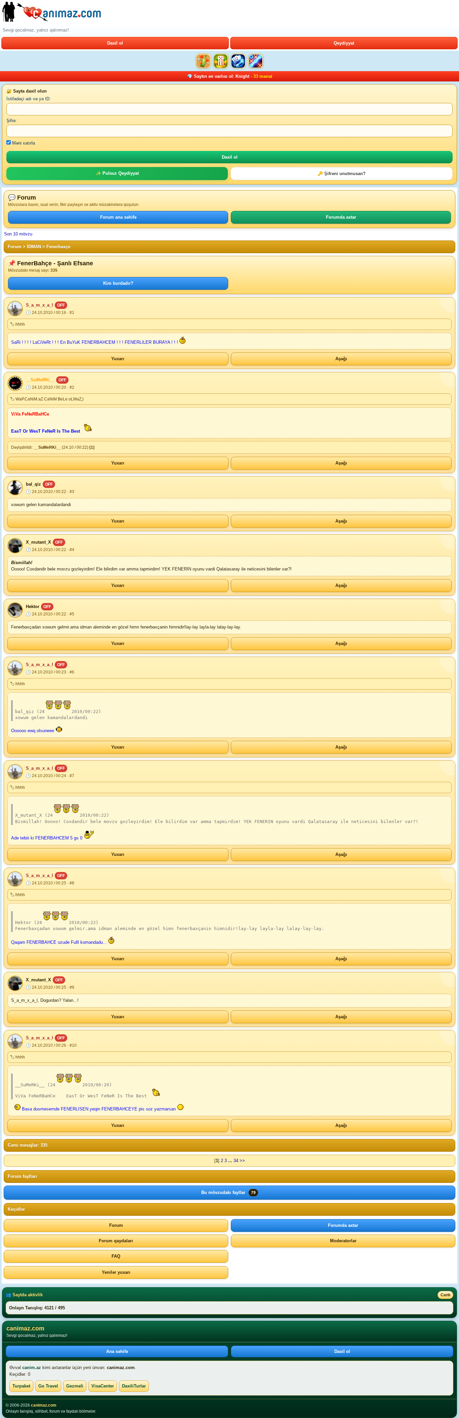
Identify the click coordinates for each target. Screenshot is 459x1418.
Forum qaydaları (116, 1240)
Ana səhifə (117, 1351)
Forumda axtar (341, 217)
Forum (15, 246)
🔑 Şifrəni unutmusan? (342, 173)
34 (236, 1160)
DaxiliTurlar (134, 1385)
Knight (242, 76)
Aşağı (341, 358)
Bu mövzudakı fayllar (228, 1192)
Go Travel (48, 1385)
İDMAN (34, 246)
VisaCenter (102, 1385)
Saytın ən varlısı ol (213, 76)
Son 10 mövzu (18, 233)
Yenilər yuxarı (116, 1272)
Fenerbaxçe (58, 246)
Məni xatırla (23, 143)
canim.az (31, 1367)
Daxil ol (115, 43)
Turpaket (21, 1385)
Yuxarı (117, 358)
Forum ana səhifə (118, 217)
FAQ (116, 1256)
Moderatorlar (343, 1240)
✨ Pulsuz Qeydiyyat (117, 173)
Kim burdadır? (118, 283)
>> (242, 1160)
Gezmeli (74, 1385)
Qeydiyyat (344, 43)
